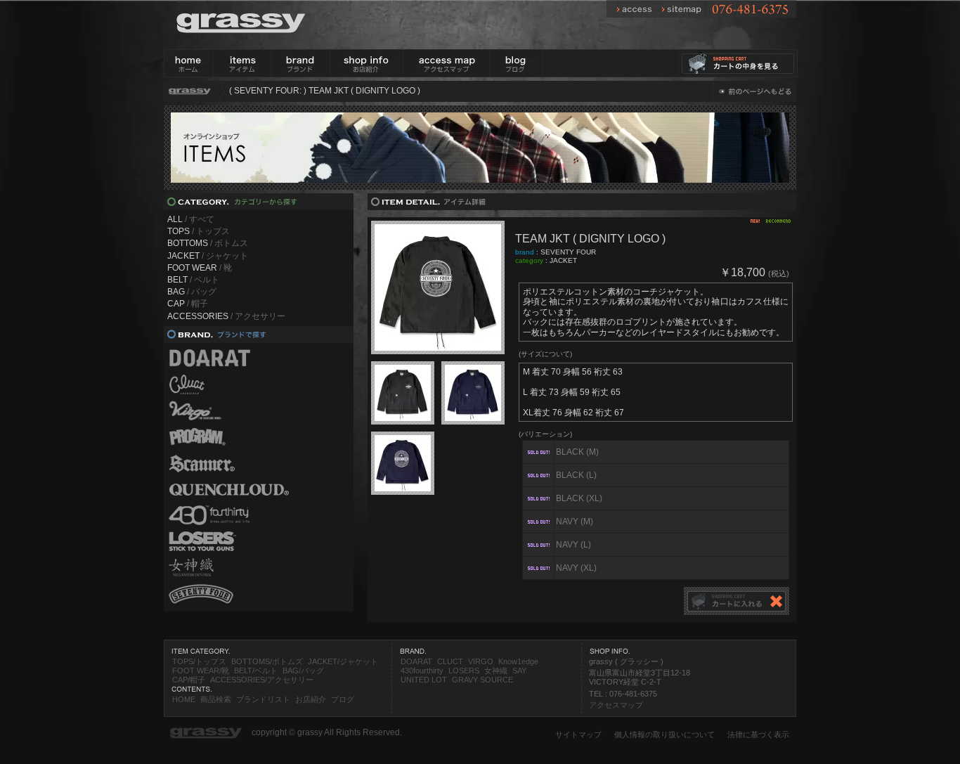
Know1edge (518, 661)
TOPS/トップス (199, 661)
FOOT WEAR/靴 (200, 670)
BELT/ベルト (256, 670)
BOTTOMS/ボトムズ (267, 661)
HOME (183, 699)
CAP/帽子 (188, 679)
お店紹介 (310, 699)
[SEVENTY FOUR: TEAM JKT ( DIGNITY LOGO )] (438, 287)
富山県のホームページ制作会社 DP (230, 758)
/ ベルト (193, 280)
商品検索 (215, 699)
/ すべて (190, 219)
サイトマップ (578, 734)
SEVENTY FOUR (568, 252)
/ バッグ (191, 292)
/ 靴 (199, 268)
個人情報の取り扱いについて (664, 734)
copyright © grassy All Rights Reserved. (327, 732)
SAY (519, 670)
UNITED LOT (424, 679)
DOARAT (416, 661)
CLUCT (450, 661)
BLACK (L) (576, 475)
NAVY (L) (573, 545)
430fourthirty (422, 670)
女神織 (495, 670)
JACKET (563, 260)
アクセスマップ (616, 705)
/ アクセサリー (226, 316)
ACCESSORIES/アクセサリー (261, 679)
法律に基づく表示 (758, 734)
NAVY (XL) (576, 568)
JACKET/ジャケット (343, 661)
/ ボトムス (207, 243)
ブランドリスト (263, 699)
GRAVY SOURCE (482, 679)
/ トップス (198, 231)
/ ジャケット (207, 256)
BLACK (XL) (579, 498)
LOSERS (463, 670)
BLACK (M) (577, 452)
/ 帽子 (187, 304)
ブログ (342, 699)
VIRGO (480, 661)
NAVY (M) (574, 521)
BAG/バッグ (303, 670)
